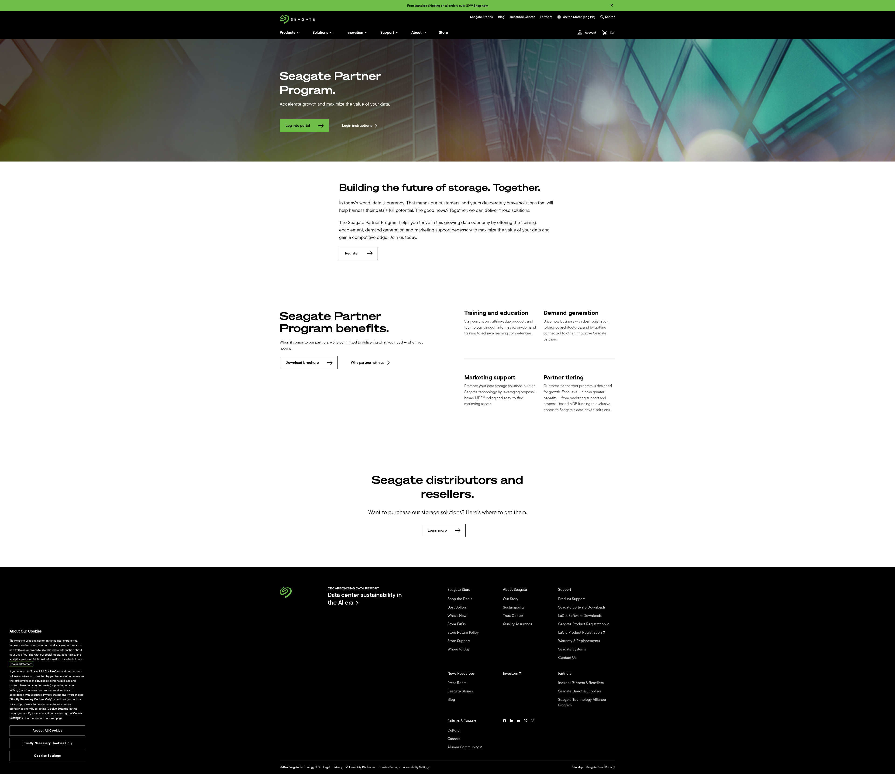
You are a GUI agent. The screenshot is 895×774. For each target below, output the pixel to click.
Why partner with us (367, 363)
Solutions (320, 33)
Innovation (354, 33)
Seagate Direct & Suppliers (580, 691)
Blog (501, 17)
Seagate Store (459, 589)
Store (443, 33)
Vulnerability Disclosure (360, 767)
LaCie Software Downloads (580, 616)
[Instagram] (532, 734)
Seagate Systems (572, 649)
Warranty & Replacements (579, 641)
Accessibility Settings (416, 767)
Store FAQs (457, 624)
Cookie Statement (21, 664)
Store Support (459, 641)
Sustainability (514, 607)
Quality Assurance (518, 624)
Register (352, 253)
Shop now (481, 5)
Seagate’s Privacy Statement (48, 694)
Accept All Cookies (47, 730)
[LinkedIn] (511, 734)
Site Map (577, 767)
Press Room (458, 683)
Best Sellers (458, 607)
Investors (511, 673)
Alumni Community (464, 747)
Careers (454, 739)
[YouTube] (518, 734)
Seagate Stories (481, 17)
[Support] (397, 32)
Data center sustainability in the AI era (365, 598)
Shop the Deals (461, 599)
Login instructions (357, 126)
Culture (454, 730)
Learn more (437, 530)
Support (387, 33)
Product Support (572, 599)
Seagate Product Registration (582, 624)
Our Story (511, 599)
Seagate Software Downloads (582, 607)
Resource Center (522, 17)
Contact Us (567, 657)
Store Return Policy (464, 632)
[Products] (298, 32)
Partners (546, 17)
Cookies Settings (389, 767)
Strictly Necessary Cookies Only (47, 743)
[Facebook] (504, 734)
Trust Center (513, 616)
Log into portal (298, 126)
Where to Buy (459, 649)
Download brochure (302, 363)
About (416, 33)
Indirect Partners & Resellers (581, 683)
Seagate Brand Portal (599, 767)
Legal (326, 767)
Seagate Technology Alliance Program (582, 702)
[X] (525, 734)
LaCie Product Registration (580, 632)
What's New (457, 616)
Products (287, 33)
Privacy (338, 767)
